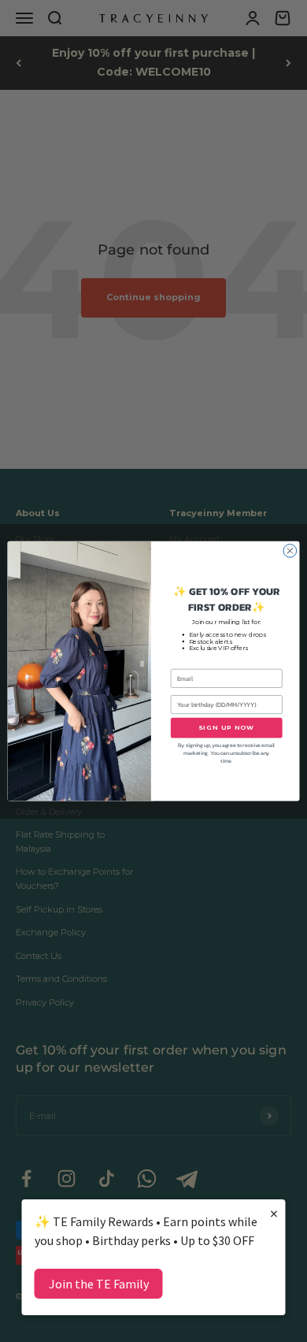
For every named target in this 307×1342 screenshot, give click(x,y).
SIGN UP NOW (226, 727)
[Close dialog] (290, 550)
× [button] (274, 1213)
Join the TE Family (99, 1284)
